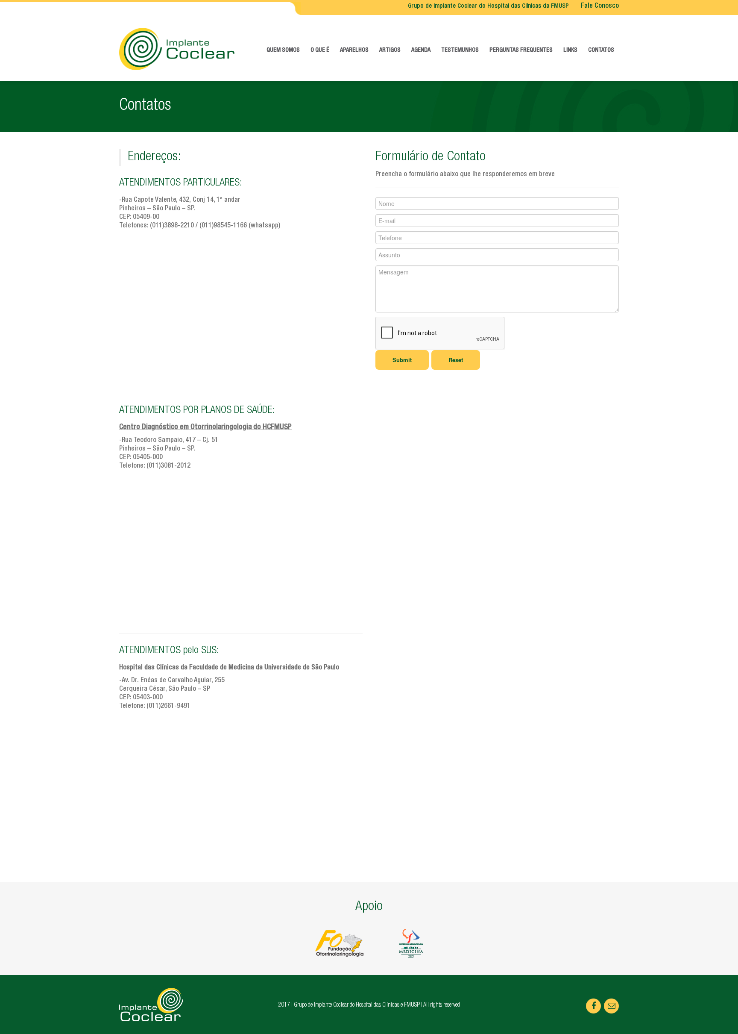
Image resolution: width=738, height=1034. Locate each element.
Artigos (390, 50)
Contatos (601, 50)
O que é (319, 50)
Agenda (420, 50)
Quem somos (283, 50)
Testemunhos (460, 50)
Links (570, 50)
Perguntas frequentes (521, 50)
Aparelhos (354, 50)
